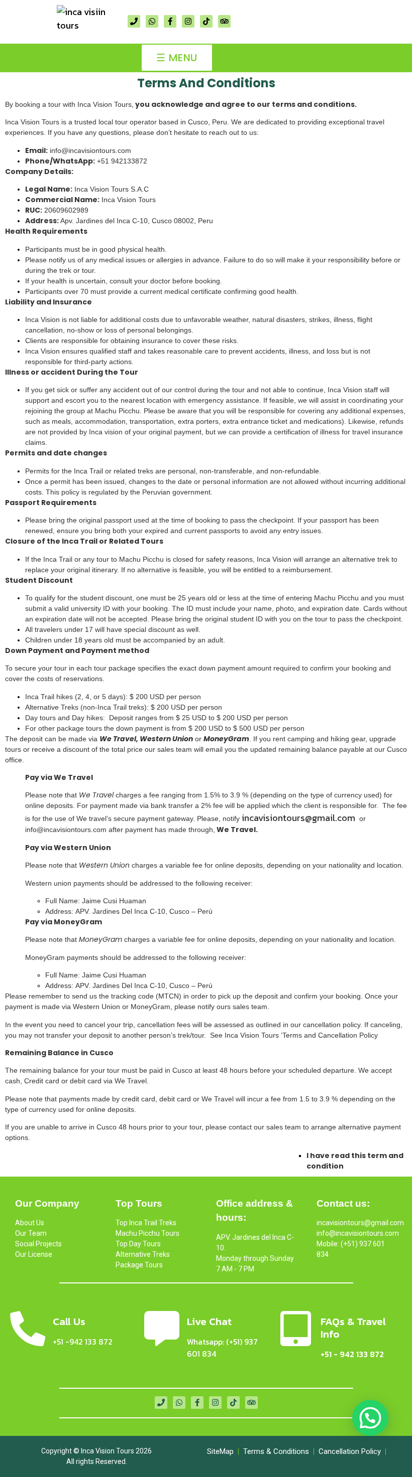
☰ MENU (176, 58)
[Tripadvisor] (224, 21)
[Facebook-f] (170, 21)
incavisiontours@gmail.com (298, 818)
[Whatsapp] (152, 21)
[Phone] (134, 21)
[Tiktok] (206, 21)
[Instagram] (188, 21)
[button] (370, 1418)
